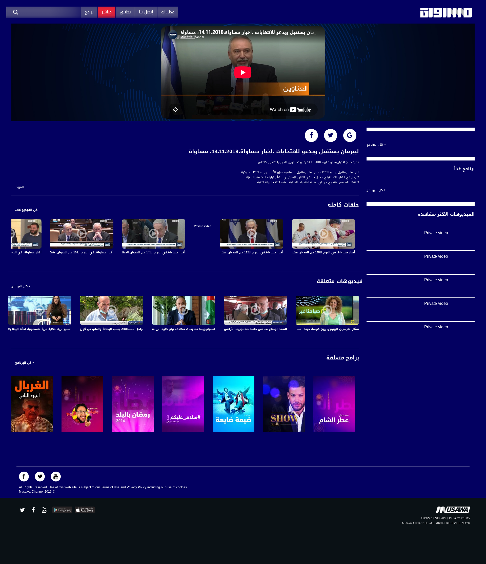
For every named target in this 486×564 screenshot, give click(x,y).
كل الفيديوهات (26, 210)
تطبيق (125, 12)
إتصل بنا (146, 12)
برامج (89, 12)
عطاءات (167, 12)
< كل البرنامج (20, 286)
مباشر (107, 12)
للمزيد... (19, 187)
